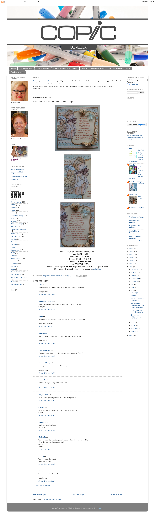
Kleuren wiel (15, 179)
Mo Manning (15, 234)
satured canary (16, 258)
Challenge (134, 293)
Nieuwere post (40, 494)
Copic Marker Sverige (134, 232)
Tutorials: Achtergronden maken (93, 68)
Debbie (41, 456)
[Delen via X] (81, 276)
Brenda (13, 239)
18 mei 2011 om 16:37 (46, 388)
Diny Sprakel (43, 395)
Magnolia (14, 207)
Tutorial (13, 210)
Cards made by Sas (136, 208)
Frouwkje (14, 261)
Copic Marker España (134, 226)
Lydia (12, 218)
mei (132, 290)
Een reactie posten (43, 485)
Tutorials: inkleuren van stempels (65, 68)
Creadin (132, 165)
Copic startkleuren (17, 169)
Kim (39, 471)
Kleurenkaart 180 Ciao (19, 176)
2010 (131, 335)
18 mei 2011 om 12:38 (46, 295)
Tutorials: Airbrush (17, 72)
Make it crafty (15, 236)
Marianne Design (17, 224)
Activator (14, 244)
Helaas (133, 296)
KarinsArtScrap (44, 363)
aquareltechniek (16, 284)
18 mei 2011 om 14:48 (46, 309)
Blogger (100, 508)
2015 (131, 255)
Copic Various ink (17, 272)
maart (133, 325)
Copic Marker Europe (134, 221)
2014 (131, 258)
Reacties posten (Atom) (52, 499)
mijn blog (97, 269)
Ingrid (13, 247)
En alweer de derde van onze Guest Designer (137, 305)
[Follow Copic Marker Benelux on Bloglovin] (136, 126)
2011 (131, 267)
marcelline (42, 422)
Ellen (131, 148)
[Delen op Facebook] (84, 276)
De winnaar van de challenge (137, 299)
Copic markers (16, 202)
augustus (134, 281)
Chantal (13, 266)
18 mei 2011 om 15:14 (46, 326)
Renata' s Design (135, 182)
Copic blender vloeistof (19, 277)
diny (12, 213)
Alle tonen (141, 240)
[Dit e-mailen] (77, 276)
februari (134, 328)
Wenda (13, 205)
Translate (134, 84)
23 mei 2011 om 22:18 (46, 481)
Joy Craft (14, 226)
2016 (131, 252)
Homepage (78, 494)
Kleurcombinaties (26, 68)
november (135, 272)
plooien (13, 255)
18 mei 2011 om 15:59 (46, 343)
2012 (131, 264)
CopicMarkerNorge (136, 217)
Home (13, 68)
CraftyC (41, 407)
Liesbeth (41, 380)
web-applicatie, (48, 81)
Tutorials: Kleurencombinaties (120, 68)
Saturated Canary (17, 215)
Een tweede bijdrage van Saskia (136, 317)
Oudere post (116, 494)
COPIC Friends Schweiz (135, 237)
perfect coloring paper (18, 229)
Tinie (40, 284)
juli (132, 284)
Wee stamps (15, 250)
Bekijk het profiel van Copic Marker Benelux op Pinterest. (135, 138)
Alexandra (133, 195)
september (135, 278)
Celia (12, 242)
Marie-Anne (42, 333)
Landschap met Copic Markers (137, 311)
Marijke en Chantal (45, 301)
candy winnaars (16, 274)
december (135, 269)
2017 (131, 249)
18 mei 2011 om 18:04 (46, 400)
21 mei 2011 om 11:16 (46, 449)
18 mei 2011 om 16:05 (46, 356)
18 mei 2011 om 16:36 (46, 373)
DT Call (13, 282)
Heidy (13, 253)
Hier (34, 81)
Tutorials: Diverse (42, 68)
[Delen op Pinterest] (86, 276)
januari (134, 331)
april (133, 322)
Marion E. (42, 437)
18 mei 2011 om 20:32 (46, 415)
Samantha (14, 263)
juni (132, 287)
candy (13, 269)
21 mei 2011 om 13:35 (46, 464)
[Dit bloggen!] (79, 276)
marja (40, 316)
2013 (131, 261)
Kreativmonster (44, 350)
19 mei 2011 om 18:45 (46, 430)
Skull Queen (140, 197)
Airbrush (14, 221)
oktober (134, 275)
